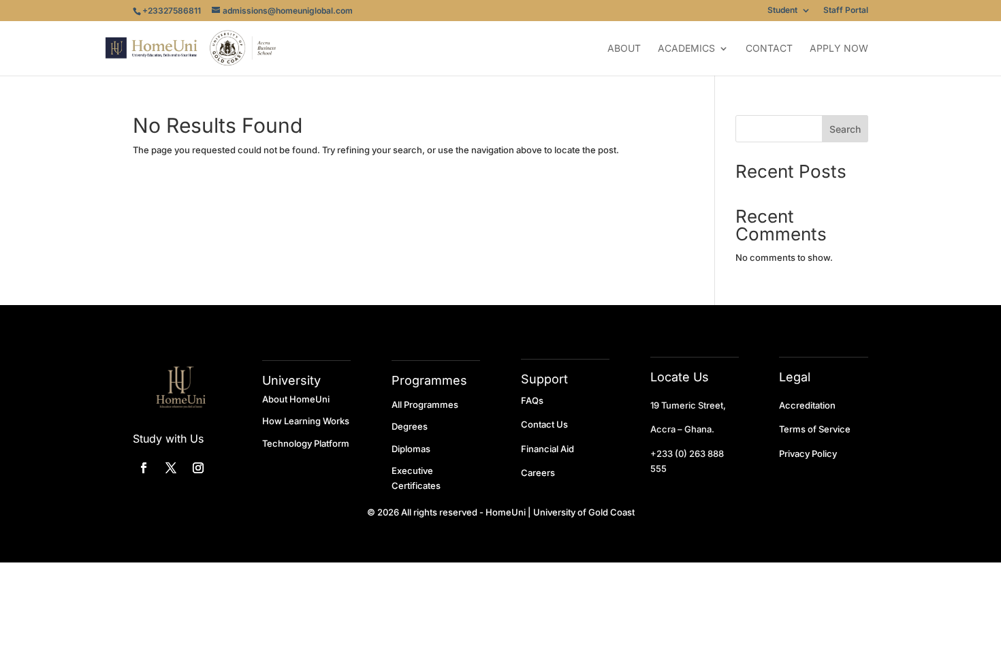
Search (845, 129)
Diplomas (411, 448)
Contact (769, 49)
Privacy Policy (808, 453)
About (624, 49)
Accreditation (807, 405)
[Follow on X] (171, 468)
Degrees (410, 426)
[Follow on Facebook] (144, 468)
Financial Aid (547, 448)
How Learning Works (305, 420)
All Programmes (425, 404)
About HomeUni (296, 399)
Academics (686, 49)
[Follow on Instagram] (198, 468)
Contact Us (544, 424)
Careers (538, 472)
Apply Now (839, 49)
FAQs (532, 400)
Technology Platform (305, 443)
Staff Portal (845, 10)
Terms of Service (815, 429)
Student (782, 10)
